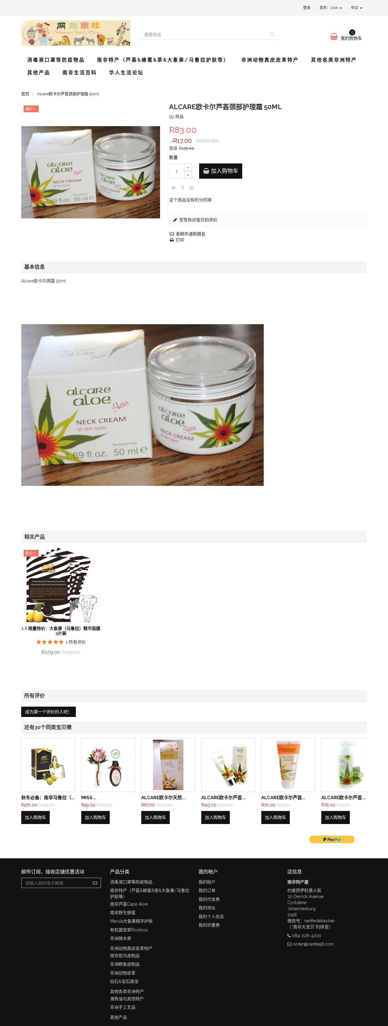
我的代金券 (209, 899)
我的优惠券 (209, 925)
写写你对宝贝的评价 (197, 219)
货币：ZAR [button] (329, 8)
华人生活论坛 (126, 73)
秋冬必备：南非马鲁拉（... (48, 797)
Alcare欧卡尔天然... (163, 797)
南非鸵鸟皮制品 (125, 955)
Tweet (173, 187)
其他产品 (38, 73)
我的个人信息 (211, 916)
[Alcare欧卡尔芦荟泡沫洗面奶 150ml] (348, 765)
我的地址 (207, 907)
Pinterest (191, 187)
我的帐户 (207, 882)
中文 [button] (355, 8)
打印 (179, 239)
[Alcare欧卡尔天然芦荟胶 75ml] (168, 765)
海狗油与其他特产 (127, 998)
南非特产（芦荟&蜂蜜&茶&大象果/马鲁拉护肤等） (163, 60)
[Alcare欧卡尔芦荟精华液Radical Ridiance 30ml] (228, 765)
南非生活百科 (79, 73)
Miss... (88, 797)
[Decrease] (188, 175)
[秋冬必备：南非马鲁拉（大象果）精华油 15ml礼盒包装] (48, 765)
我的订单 (207, 890)
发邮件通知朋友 (190, 233)
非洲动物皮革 (122, 972)
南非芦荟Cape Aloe (129, 904)
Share (182, 187)
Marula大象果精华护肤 (131, 921)
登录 (306, 8)
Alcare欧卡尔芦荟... (223, 797)
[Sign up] (95, 883)
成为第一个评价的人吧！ (48, 711)
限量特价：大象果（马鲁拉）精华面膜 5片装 (64, 630)
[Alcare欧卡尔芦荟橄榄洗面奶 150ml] (288, 765)
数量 (173, 157)
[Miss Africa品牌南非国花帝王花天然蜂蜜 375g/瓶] (108, 765)
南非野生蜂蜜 (122, 912)
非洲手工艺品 (122, 1007)
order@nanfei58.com (313, 944)
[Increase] (188, 167)
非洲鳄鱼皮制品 (125, 964)
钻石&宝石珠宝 (124, 981)
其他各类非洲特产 (334, 60)
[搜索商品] (272, 34)
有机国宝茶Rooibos (129, 929)
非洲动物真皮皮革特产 (270, 60)
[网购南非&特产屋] (75, 33)
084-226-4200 (306, 935)
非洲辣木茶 (120, 938)
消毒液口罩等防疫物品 (56, 60)
